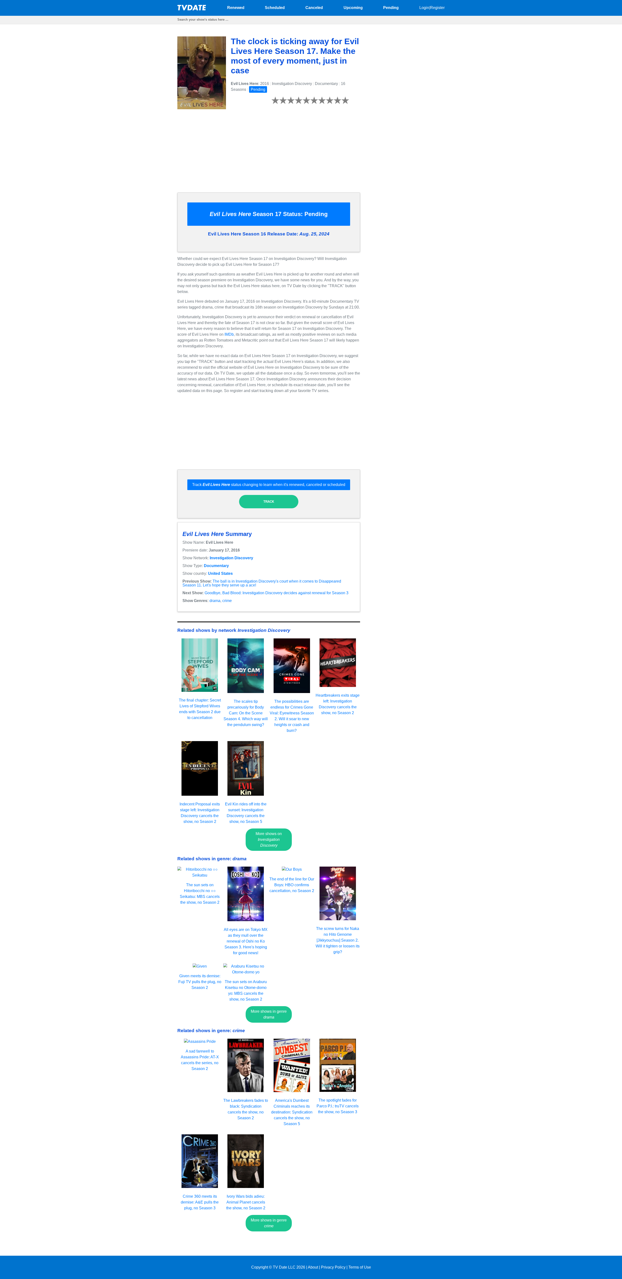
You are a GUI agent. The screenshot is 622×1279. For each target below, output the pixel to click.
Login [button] (424, 8)
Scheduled (275, 8)
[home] (192, 9)
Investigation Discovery (231, 558)
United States (220, 573)
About (313, 1267)
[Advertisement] (268, 155)
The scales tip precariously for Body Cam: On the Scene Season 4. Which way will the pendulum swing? (246, 713)
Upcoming (353, 8)
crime (227, 601)
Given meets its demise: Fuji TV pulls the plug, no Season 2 (199, 982)
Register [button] (437, 8)
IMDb (229, 334)
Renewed (235, 8)
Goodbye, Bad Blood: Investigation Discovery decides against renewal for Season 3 (276, 593)
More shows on (269, 839)
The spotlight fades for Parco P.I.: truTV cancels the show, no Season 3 (338, 1106)
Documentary (216, 566)
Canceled (314, 8)
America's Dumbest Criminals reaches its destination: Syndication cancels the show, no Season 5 (291, 1112)
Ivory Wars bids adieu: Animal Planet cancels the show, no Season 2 (245, 1202)
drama (214, 601)
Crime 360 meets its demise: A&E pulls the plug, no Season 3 (200, 1202)
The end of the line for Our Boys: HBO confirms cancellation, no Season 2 (291, 885)
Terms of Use (359, 1267)
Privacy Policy (333, 1267)
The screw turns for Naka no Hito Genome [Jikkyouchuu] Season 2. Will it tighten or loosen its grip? (338, 940)
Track (268, 501)
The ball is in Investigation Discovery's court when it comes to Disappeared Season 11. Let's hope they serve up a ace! (261, 583)
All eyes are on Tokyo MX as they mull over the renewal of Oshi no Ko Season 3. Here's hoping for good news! (246, 941)
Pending (391, 8)
